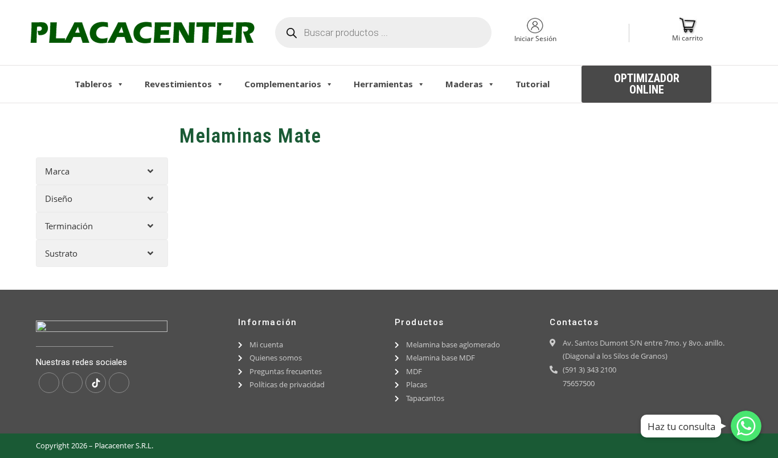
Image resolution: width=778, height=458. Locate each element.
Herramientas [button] (383, 84)
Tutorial (532, 84)
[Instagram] (72, 382)
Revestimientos (178, 84)
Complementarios (282, 84)
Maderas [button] (464, 84)
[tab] (102, 171)
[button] (646, 84)
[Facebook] (49, 382)
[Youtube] (119, 382)
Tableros (93, 84)
